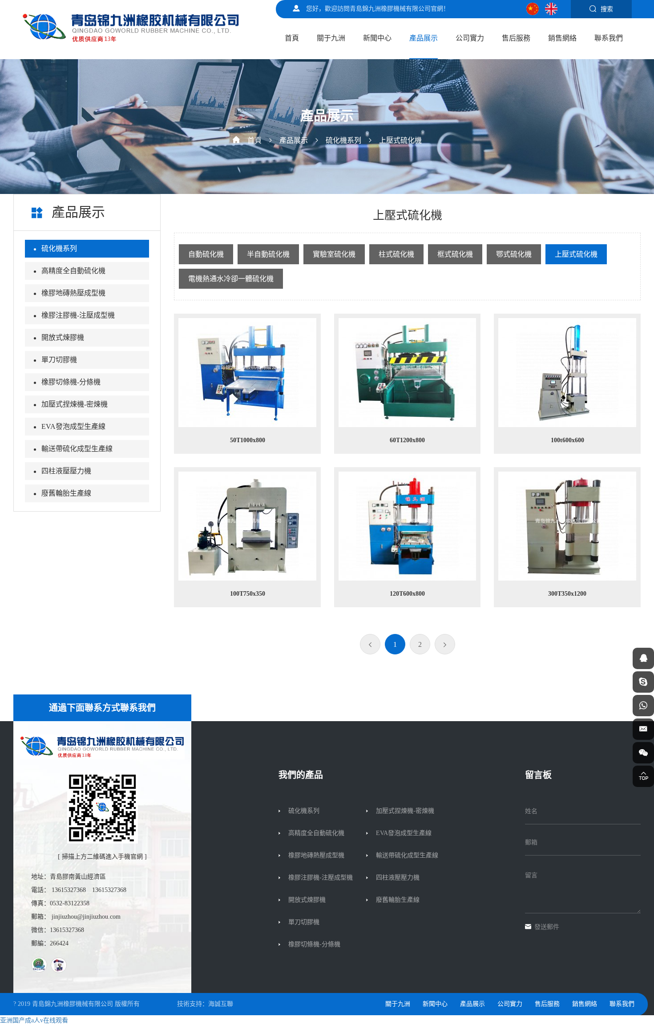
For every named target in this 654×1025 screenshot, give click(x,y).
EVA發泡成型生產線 (73, 426)
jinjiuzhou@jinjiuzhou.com (86, 916)
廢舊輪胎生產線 (66, 493)
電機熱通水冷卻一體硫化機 (231, 278)
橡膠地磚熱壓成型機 (73, 293)
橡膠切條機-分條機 (71, 382)
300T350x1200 (567, 593)
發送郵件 (546, 927)
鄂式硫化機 (514, 254)
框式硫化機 (455, 254)
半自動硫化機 (268, 254)
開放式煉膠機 (62, 337)
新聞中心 (377, 38)
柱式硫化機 (396, 254)
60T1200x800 (407, 440)
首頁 (292, 38)
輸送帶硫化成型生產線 (77, 448)
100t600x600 (567, 440)
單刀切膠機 (59, 359)
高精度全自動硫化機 (73, 270)
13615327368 (69, 890)
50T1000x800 (247, 440)
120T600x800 (407, 593)
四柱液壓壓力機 (66, 471)
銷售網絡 (562, 38)
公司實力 (470, 38)
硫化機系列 (343, 140)
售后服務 (516, 38)
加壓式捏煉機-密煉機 (74, 404)
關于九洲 (331, 38)
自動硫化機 (206, 254)
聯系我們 (608, 38)
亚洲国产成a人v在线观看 (34, 1020)
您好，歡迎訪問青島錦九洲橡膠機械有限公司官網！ (377, 8)
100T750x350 (247, 593)
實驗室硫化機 (334, 254)
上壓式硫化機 (400, 140)
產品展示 (423, 38)
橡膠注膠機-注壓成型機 (78, 315)
